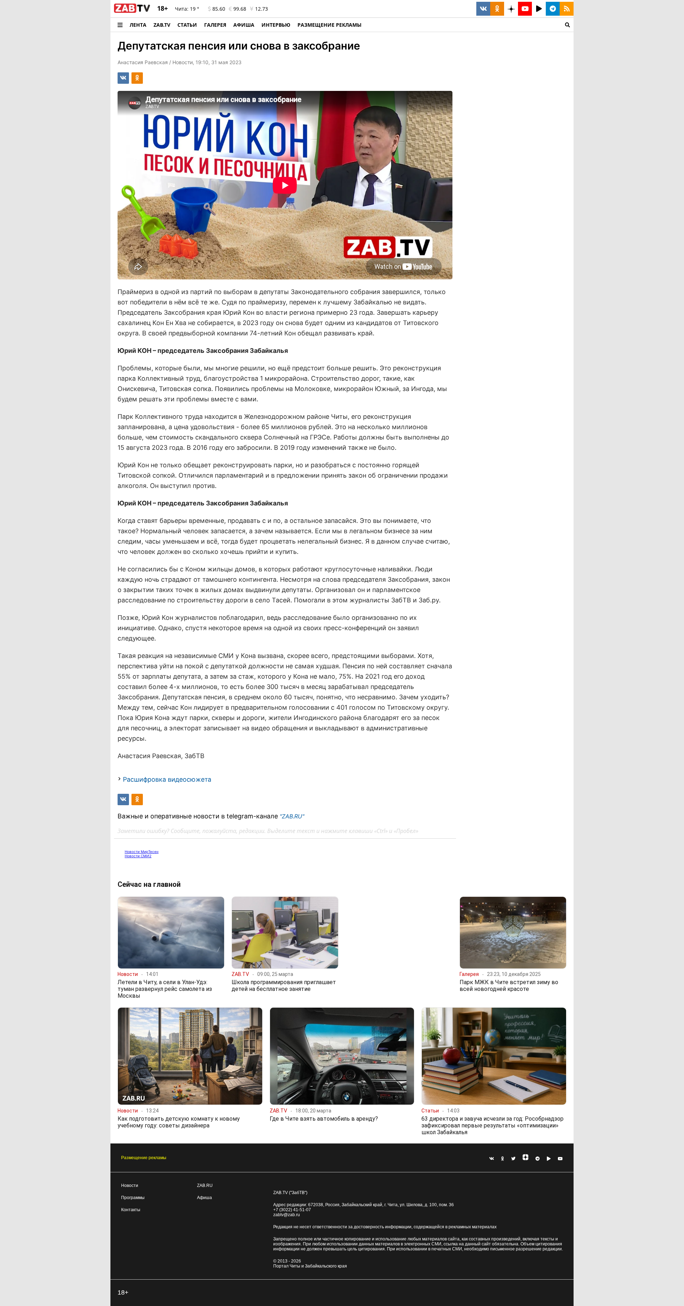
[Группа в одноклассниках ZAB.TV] (497, 9)
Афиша (243, 24)
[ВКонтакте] (491, 1158)
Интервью (275, 24)
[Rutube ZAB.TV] (539, 9)
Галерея (215, 24)
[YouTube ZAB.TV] (525, 9)
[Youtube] (560, 1158)
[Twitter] (513, 1158)
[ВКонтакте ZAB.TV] (483, 9)
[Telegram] (537, 1158)
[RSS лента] (567, 9)
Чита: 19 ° (187, 8)
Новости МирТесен (142, 851)
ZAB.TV (162, 24)
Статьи (187, 24)
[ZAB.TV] (132, 11)
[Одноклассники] (502, 1158)
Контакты (130, 1209)
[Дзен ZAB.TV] (511, 9)
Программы (133, 1197)
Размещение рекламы (143, 1157)
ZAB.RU (205, 1185)
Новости (129, 1185)
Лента (138, 24)
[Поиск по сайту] (469, 25)
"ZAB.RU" (292, 816)
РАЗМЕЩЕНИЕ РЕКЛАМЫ (329, 24)
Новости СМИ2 (138, 856)
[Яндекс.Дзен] (525, 1158)
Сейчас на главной (149, 884)
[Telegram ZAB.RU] (553, 9)
